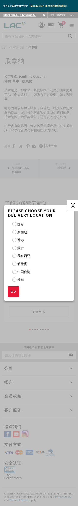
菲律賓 (22, 264)
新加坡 (22, 232)
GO (13, 291)
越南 (20, 279)
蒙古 (20, 248)
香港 (20, 240)
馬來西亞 (23, 256)
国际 (20, 224)
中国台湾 (23, 272)
